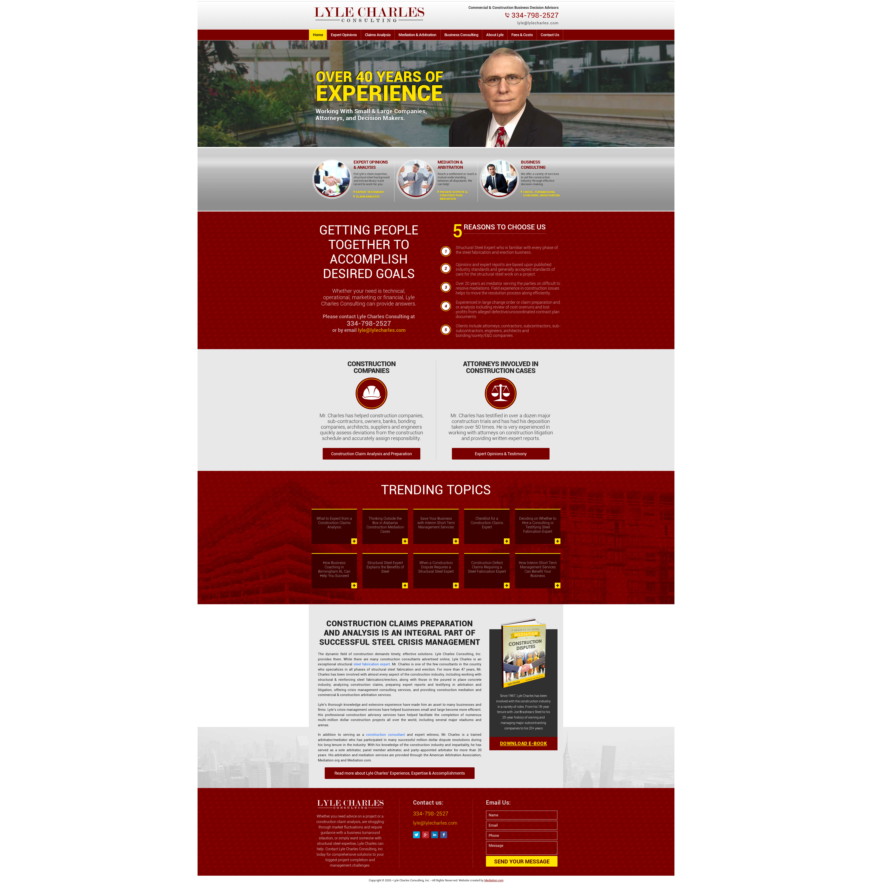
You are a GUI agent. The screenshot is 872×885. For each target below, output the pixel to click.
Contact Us (550, 34)
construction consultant (385, 735)
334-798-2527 (430, 813)
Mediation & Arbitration (417, 34)
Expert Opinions (344, 34)
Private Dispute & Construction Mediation (454, 195)
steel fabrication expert (372, 664)
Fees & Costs (522, 34)
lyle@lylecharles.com (382, 330)
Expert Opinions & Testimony (501, 453)
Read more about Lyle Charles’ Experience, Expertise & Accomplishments (399, 773)
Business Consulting (461, 34)
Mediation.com (493, 880)
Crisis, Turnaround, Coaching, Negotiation (541, 193)
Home (318, 34)
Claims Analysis (378, 34)
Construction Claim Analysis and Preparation (371, 453)
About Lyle (494, 34)
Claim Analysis (368, 196)
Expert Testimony (370, 192)
